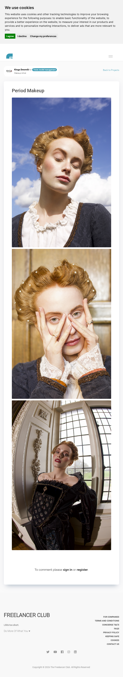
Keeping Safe (112, 636)
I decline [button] (22, 36)
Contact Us (113, 644)
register (82, 569)
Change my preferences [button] (43, 36)
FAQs (116, 628)
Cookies (115, 640)
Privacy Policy (111, 632)
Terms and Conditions (107, 621)
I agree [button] (10, 36)
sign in (67, 569)
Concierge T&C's (110, 625)
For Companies (111, 617)
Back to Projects (111, 70)
